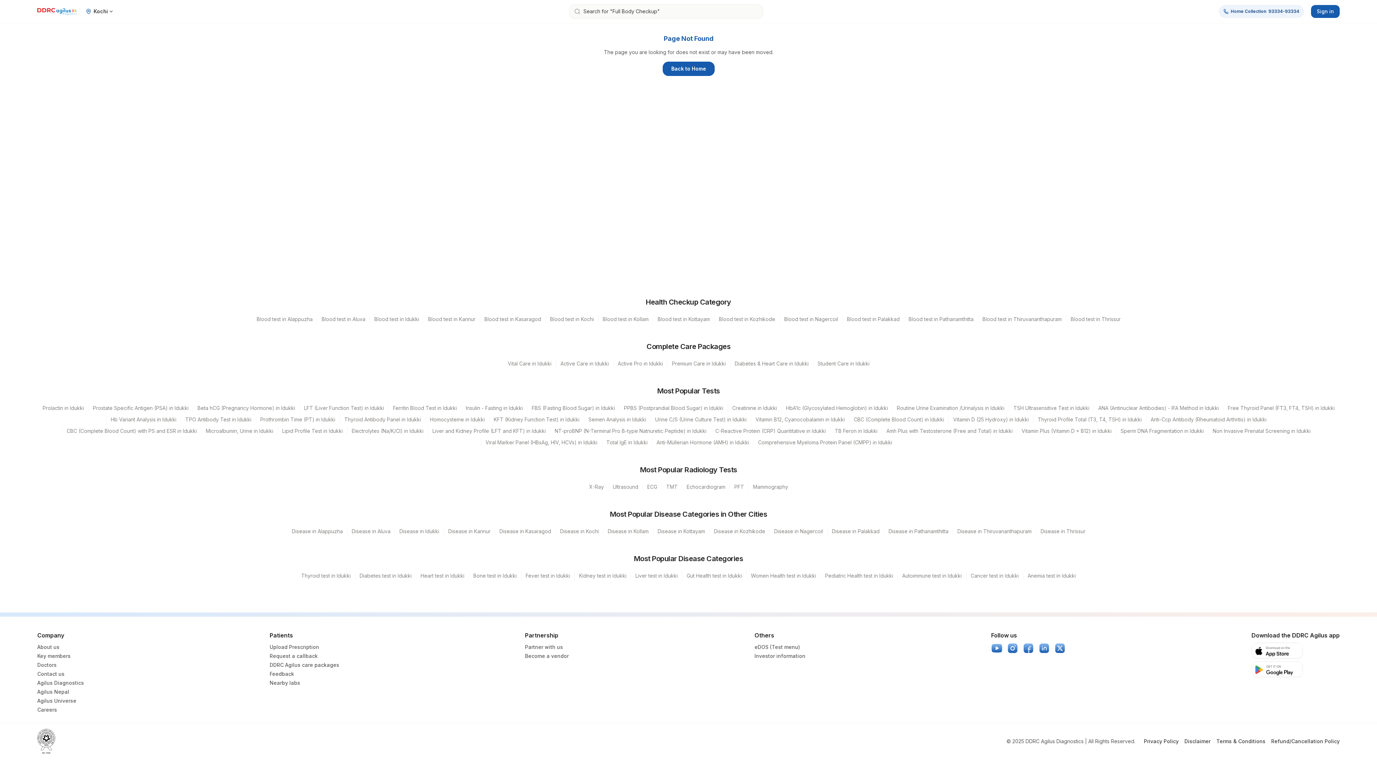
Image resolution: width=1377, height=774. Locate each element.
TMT (672, 487)
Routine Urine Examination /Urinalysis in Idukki (950, 408)
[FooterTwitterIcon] (1060, 648)
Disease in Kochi (579, 531)
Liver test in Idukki (656, 576)
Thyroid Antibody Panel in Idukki (382, 419)
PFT (739, 487)
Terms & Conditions (1240, 741)
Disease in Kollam (628, 531)
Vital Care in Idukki (530, 363)
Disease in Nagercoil (798, 531)
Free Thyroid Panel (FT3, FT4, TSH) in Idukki (1281, 408)
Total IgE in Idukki (627, 442)
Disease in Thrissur (1063, 531)
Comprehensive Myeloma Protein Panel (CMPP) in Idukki (825, 442)
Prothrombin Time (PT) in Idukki (297, 419)
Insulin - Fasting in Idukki (494, 408)
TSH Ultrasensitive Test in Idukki (1051, 408)
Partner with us (544, 647)
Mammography (770, 487)
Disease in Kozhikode (739, 531)
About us (48, 647)
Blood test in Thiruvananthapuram (1022, 319)
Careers (47, 710)
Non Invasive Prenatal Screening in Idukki (1262, 431)
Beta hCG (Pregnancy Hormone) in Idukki (246, 408)
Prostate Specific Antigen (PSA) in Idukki (141, 408)
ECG (652, 487)
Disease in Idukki (419, 531)
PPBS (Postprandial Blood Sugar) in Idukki (673, 408)
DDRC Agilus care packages (304, 665)
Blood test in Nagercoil (811, 319)
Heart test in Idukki (442, 576)
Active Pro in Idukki (640, 363)
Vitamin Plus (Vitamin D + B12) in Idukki (1067, 431)
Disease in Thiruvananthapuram (994, 531)
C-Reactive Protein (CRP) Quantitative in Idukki (770, 431)
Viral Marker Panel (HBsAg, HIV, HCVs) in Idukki (541, 442)
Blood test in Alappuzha (285, 319)
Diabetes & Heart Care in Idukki (772, 363)
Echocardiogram (706, 487)
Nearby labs (285, 683)
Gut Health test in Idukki (714, 576)
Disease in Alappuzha (317, 531)
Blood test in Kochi (572, 319)
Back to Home (688, 69)
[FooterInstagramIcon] (1012, 648)
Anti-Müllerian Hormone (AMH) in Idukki (703, 442)
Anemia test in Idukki (1052, 576)
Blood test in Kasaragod (512, 319)
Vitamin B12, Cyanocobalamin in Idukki (800, 419)
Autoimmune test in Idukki (932, 576)
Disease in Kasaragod (525, 531)
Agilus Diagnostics (60, 683)
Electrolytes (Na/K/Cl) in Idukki (387, 431)
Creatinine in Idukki (754, 408)
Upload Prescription (294, 647)
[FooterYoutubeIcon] (997, 648)
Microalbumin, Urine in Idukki (239, 431)
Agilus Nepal (53, 692)
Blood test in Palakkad (873, 319)
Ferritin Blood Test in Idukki (425, 408)
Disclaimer (1197, 741)
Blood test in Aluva (343, 319)
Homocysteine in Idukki (457, 419)
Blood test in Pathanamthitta (941, 319)
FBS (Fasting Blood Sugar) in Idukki (573, 408)
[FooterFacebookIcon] (1028, 648)
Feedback (282, 674)
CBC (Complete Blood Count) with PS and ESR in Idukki (132, 431)
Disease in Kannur (469, 531)
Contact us (51, 674)
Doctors (47, 665)
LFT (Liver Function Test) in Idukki (344, 408)
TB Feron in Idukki (856, 431)
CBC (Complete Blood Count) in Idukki (899, 419)
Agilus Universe (56, 701)
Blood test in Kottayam (684, 319)
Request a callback (294, 656)
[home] (57, 11)
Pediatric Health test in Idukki (859, 576)
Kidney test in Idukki (602, 576)
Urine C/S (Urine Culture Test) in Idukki (701, 419)
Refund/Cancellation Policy (1305, 741)
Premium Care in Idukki (699, 363)
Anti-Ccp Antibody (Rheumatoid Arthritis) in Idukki (1209, 419)
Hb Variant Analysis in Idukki (143, 419)
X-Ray (596, 487)
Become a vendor (547, 656)
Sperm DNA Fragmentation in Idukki (1162, 431)
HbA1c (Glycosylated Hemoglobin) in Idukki (837, 408)
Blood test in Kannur (451, 319)
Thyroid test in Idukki (326, 576)
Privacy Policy (1161, 741)
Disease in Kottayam (681, 531)
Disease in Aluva (371, 531)
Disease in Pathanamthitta (918, 531)
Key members (54, 656)
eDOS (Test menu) (777, 647)
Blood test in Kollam (626, 319)
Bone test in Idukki (495, 576)
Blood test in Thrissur (1096, 319)
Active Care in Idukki (584, 363)
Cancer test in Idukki (995, 576)
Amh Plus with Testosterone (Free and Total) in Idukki (949, 431)
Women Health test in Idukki (783, 576)
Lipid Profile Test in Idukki (312, 431)
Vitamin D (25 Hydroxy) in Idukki (991, 419)
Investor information (779, 656)
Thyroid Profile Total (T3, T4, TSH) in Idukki (1090, 419)
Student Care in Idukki (844, 363)
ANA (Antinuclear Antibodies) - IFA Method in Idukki (1158, 408)
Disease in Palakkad (856, 531)
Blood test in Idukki (396, 319)
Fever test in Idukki (548, 576)
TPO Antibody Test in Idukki (218, 419)
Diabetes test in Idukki (386, 576)
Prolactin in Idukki (63, 408)
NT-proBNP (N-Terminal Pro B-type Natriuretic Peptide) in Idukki (630, 431)
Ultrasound (625, 487)
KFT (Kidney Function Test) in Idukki (536, 419)
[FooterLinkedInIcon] (1044, 648)
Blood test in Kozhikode (747, 319)
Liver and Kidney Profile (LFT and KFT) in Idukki (489, 431)
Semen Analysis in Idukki (617, 419)
